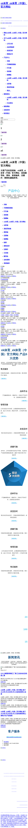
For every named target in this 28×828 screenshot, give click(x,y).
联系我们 (7, 113)
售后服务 (6, 741)
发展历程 (10, 50)
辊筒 (5, 242)
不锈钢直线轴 (11, 64)
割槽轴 (9, 75)
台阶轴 (9, 83)
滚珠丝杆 (7, 246)
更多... (9, 90)
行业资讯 (10, 103)
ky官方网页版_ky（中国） (8, 826)
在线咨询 (7, 110)
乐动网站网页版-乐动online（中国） (10, 815)
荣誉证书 (10, 54)
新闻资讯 (7, 94)
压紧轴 (6, 235)
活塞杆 (6, 249)
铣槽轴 (6, 239)
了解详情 (4, 132)
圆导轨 (6, 256)
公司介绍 (10, 43)
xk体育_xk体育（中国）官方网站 (15, 221)
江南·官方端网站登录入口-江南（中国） (16, 825)
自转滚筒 (7, 259)
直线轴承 (7, 263)
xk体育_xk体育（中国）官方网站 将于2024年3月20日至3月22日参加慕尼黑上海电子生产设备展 (13, 713)
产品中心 (7, 57)
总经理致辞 (10, 47)
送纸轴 (9, 71)
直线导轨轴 (10, 87)
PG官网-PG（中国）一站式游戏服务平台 (13, 818)
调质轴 (6, 232)
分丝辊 (6, 253)
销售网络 (7, 106)
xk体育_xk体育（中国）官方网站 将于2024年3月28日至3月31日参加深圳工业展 (13, 692)
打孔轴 (9, 68)
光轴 (8, 61)
